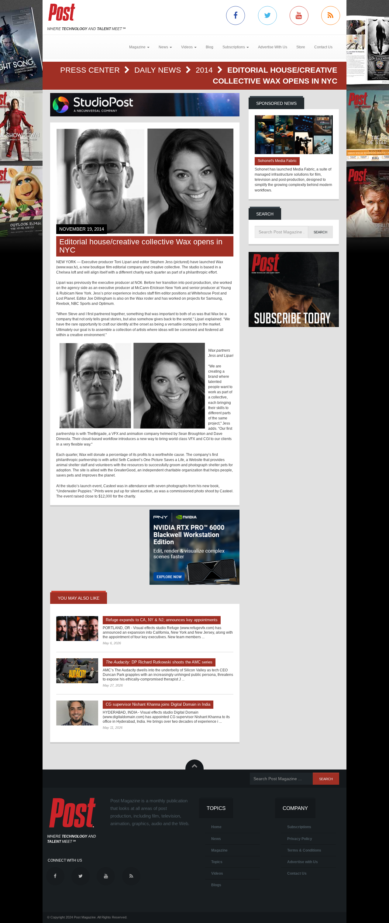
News (216, 839)
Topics (216, 862)
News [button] (164, 47)
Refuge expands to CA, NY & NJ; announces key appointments (162, 620)
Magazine (219, 850)
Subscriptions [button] (234, 47)
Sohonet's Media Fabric (277, 161)
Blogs (216, 885)
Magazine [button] (137, 47)
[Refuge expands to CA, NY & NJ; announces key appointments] (77, 628)
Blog (209, 47)
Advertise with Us (302, 862)
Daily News (158, 70)
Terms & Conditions (304, 850)
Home (216, 827)
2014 (205, 70)
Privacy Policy (299, 839)
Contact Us (323, 47)
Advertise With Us (272, 47)
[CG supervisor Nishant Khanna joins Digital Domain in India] (77, 713)
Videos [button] (187, 47)
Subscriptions (299, 827)
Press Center (91, 70)
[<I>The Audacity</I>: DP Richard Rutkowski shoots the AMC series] (77, 670)
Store (300, 47)
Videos (217, 873)
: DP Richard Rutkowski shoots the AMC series (159, 662)
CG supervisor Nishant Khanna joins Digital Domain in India (158, 704)
